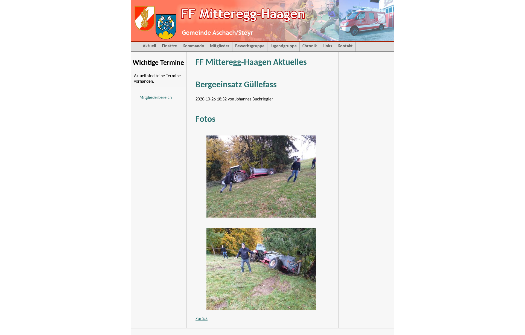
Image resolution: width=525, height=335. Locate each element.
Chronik (309, 46)
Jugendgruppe (283, 46)
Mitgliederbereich (155, 98)
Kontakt (345, 46)
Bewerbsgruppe (249, 46)
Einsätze (169, 46)
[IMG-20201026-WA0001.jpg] (261, 216)
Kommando (193, 46)
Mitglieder (219, 46)
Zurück (202, 319)
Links (327, 46)
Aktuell (149, 46)
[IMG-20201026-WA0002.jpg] (261, 309)
